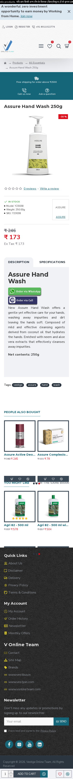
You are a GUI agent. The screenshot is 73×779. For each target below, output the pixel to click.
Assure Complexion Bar (53, 454)
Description (18, 262)
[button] (34, 483)
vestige (18, 385)
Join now (26, 16)
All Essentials (37, 62)
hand (45, 385)
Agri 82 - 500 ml (16, 525)
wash (56, 385)
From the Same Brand (52, 483)
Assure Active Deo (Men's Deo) (19, 454)
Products (18, 62)
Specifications (52, 262)
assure (32, 385)
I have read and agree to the (32, 730)
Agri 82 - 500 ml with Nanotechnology (53, 525)
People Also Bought (22, 412)
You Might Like (16, 483)
